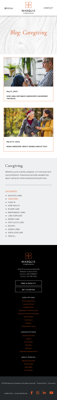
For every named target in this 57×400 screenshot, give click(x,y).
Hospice (28, 323)
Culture (28, 339)
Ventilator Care (15, 232)
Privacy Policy (42, 383)
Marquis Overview (28, 361)
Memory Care (13, 219)
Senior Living (14, 229)
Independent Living (16, 212)
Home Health (14, 205)
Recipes (11, 226)
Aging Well (28, 367)
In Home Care (13, 209)
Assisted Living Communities (28, 313)
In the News (28, 370)
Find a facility (28, 283)
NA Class (28, 348)
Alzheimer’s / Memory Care (28, 310)
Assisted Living (15, 195)
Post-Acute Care (16, 222)
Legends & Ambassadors (28, 351)
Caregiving (13, 199)
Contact (48, 8)
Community (28, 342)
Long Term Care (15, 216)
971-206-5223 (32, 276)
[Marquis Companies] (28, 8)
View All (12, 236)
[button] (9, 8)
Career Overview (29, 335)
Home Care (29, 320)
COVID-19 (11, 202)
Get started (28, 289)
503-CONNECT (32, 274)
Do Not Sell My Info (21, 393)
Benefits (28, 345)
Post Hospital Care (28, 301)
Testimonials (28, 364)
